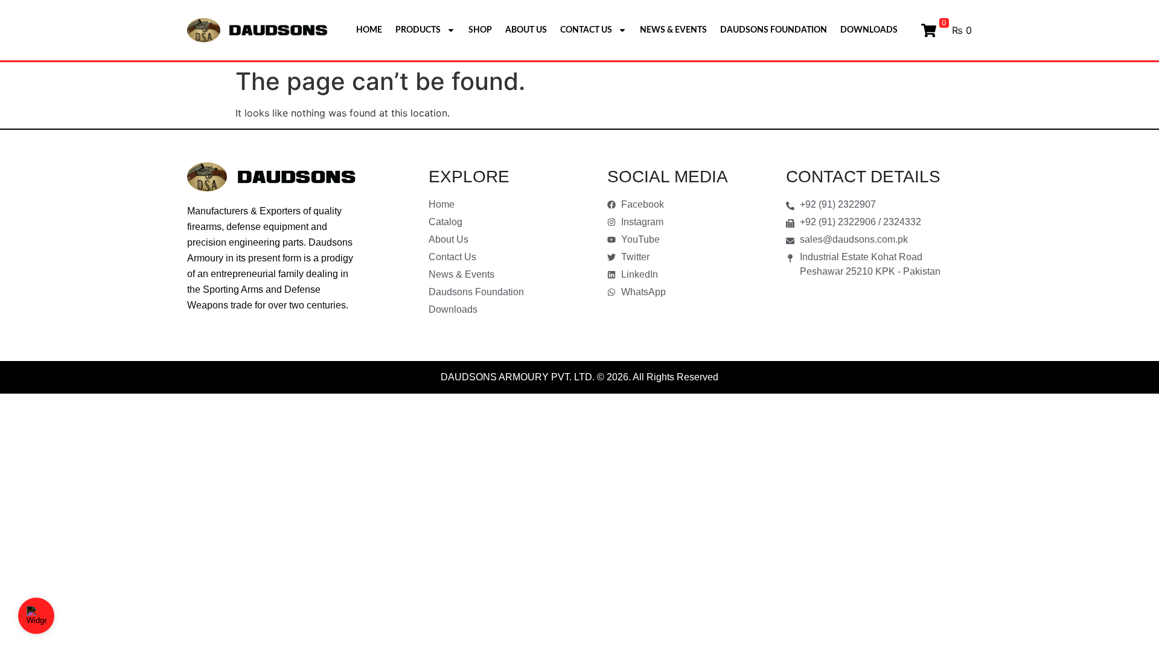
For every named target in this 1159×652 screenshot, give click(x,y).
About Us (526, 30)
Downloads (869, 30)
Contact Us (586, 30)
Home (369, 30)
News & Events (673, 30)
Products (418, 30)
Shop (480, 30)
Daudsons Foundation (773, 30)
